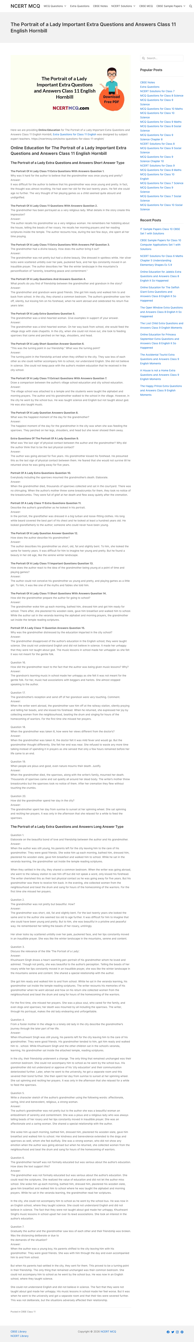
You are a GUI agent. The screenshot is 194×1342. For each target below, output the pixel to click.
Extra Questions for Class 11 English (74, 134)
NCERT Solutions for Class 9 (157, 165)
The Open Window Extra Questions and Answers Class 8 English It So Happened (161, 312)
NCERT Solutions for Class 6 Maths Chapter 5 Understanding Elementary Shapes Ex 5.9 (161, 260)
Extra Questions (149, 86)
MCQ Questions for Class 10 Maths (161, 108)
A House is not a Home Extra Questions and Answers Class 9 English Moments (159, 375)
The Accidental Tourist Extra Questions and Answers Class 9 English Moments (159, 359)
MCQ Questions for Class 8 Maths (160, 169)
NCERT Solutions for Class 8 (157, 143)
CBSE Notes (147, 82)
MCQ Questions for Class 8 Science (161, 95)
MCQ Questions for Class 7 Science (161, 183)
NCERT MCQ (108, 1331)
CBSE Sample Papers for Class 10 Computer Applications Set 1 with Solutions (160, 245)
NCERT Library (19, 1335)
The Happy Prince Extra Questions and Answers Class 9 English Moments (161, 390)
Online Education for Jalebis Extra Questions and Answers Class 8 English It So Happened (160, 276)
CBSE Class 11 (28, 1311)
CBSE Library (19, 1331)
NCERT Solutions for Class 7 (157, 91)
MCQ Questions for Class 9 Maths (161, 121)
